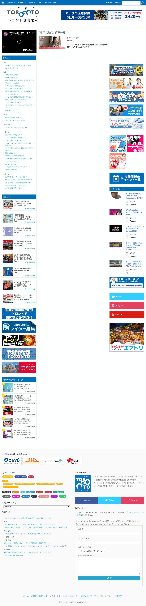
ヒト (23, 492)
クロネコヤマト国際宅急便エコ (15, 86)
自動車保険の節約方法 (12, 91)
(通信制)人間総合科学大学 (24, 182)
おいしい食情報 (43, 496)
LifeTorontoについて (39, 596)
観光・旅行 (26, 496)
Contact (117, 2)
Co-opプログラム (10, 179)
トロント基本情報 (10, 102)
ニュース (62, 496)
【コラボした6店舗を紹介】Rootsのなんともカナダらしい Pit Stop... (22, 203)
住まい (34, 496)
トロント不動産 (59, 483)
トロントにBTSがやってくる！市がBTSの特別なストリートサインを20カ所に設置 (23, 432)
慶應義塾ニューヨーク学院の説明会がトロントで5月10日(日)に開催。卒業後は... (23, 297)
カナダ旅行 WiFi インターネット (15, 120)
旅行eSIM (8, 135)
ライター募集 (55, 596)
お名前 (81, 529)
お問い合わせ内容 (85, 547)
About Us (109, 2)
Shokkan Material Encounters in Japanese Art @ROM (134, 195)
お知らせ (10, 2)
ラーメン (15, 68)
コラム (5, 481)
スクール (48, 492)
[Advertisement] (127, 48)
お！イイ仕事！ (7, 476)
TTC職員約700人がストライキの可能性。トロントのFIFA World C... (23, 244)
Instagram (134, 500)
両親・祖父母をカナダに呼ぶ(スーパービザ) (18, 80)
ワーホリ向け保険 (10, 94)
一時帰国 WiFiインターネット (14, 117)
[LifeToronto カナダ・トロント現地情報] (23, 23)
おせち (7, 65)
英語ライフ (30, 492)
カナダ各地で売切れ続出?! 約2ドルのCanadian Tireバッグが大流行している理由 (22, 409)
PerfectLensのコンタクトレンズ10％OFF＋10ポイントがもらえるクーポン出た (22, 386)
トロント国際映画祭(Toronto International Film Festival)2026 (134, 263)
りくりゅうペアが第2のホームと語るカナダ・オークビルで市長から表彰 (23, 284)
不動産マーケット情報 (12, 83)
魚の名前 (8, 68)
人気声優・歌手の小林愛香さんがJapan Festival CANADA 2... (23, 230)
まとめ (69, 40)
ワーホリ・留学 (20, 177)
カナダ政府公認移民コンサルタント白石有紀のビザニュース (25, 483)
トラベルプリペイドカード (13, 161)
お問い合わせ (86, 596)
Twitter (111, 500)
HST (19, 102)
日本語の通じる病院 (11, 75)
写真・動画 (6, 492)
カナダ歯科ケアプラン (12, 77)
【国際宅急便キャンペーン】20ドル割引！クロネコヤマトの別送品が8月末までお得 (23, 398)
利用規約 (80, 515)
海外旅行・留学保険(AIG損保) (14, 156)
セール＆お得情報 (21, 476)
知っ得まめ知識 (58, 492)
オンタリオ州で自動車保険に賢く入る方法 (18, 97)
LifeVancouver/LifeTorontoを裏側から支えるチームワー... (22, 270)
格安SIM (7, 110)
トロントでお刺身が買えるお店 (21, 65)
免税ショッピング (10, 100)
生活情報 (20, 2)
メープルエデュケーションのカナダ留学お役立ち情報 (45, 483)
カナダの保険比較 (26, 91)
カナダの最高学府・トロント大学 (15, 185)
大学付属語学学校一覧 (25, 179)
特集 (40, 2)
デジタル (39, 492)
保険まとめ (16, 135)
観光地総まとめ (10, 153)
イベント (54, 496)
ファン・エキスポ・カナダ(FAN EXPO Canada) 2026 (135, 228)
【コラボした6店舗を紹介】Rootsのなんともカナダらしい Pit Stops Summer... (22, 421)
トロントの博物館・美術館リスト (15, 137)
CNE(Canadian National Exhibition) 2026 (134, 212)
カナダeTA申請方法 (11, 169)
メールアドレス (84, 538)
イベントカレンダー (50, 2)
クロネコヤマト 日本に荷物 (13, 88)
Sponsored (6, 496)
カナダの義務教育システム (13, 188)
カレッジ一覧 (9, 182)
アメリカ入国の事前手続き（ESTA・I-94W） (19, 158)
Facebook (87, 500)
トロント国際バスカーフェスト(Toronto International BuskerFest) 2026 (135, 246)
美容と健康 (16, 496)
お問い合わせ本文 (85, 556)
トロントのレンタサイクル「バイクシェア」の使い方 (47, 546)
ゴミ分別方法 (22, 100)
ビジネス (15, 492)
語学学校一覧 (9, 177)
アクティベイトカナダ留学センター (16, 127)
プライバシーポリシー (135, 512)
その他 (31, 2)
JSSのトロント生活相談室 (8, 483)
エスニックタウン (10, 164)
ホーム (26, 596)
